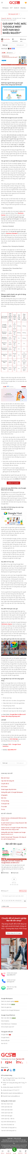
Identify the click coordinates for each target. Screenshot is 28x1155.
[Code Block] (15, 900)
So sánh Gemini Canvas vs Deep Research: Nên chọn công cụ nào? (14, 824)
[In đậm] (2, 900)
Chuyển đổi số (5, 783)
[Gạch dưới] (6, 900)
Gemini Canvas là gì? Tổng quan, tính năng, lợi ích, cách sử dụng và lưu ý (13, 838)
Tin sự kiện (4, 806)
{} (18, 900)
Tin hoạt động (5, 801)
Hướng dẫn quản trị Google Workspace (12, 792)
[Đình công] (8, 900)
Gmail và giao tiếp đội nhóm (8, 789)
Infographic (4, 795)
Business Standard (11, 233)
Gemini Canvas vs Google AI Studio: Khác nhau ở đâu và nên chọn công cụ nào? (14, 828)
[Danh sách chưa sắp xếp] (11, 900)
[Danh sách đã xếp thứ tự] (10, 900)
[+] (20, 900)
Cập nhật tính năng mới (7, 781)
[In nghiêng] (4, 900)
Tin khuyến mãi (5, 803)
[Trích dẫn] (13, 900)
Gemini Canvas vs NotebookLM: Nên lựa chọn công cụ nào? (13, 819)
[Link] (17, 900)
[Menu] (2, 2)
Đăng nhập (23, 891)
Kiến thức (9, 18)
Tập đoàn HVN (20, 1059)
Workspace (5, 8)
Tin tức (3, 809)
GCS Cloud (4, 786)
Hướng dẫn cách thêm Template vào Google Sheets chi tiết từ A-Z (13, 833)
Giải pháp (23, 8)
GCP (11, 8)
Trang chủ (3, 18)
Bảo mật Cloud (5, 778)
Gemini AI (16, 8)
